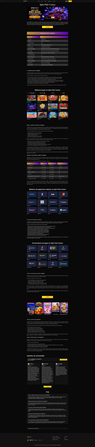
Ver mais (47, 386)
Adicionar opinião (63, 359)
